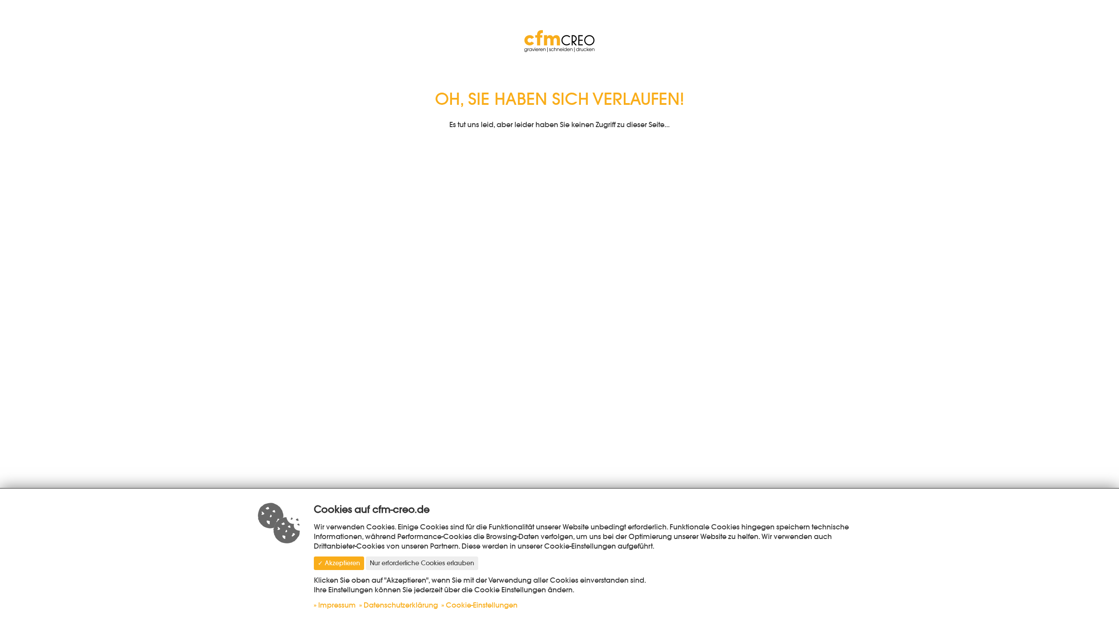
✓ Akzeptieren (339, 563)
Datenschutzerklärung (401, 605)
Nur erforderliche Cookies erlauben (422, 563)
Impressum (337, 605)
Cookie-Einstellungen (482, 605)
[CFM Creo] (559, 39)
